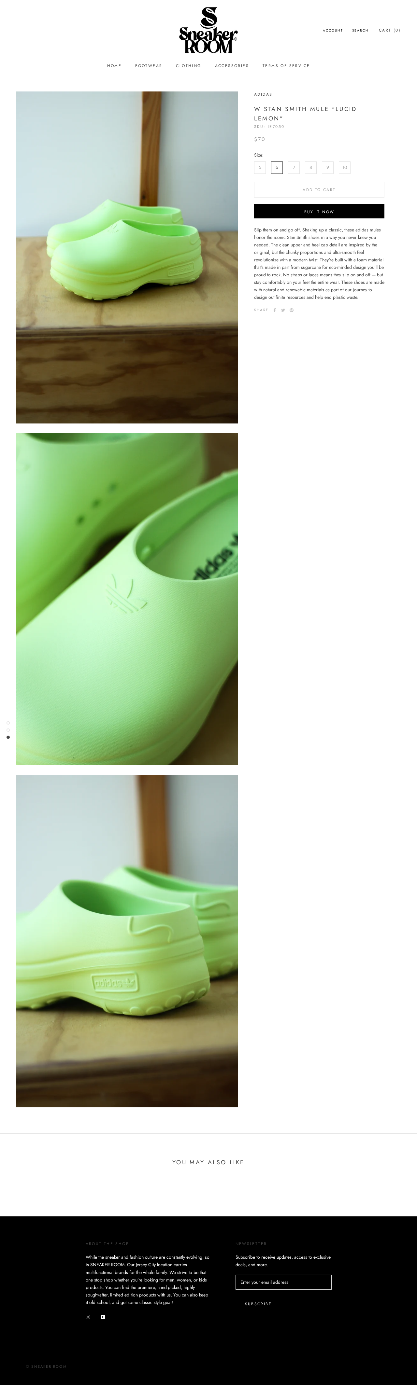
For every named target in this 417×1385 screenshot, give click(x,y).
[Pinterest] (292, 310)
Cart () (390, 30)
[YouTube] (103, 1316)
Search (360, 30)
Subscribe (258, 1304)
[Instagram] (88, 1316)
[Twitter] (283, 310)
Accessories (232, 66)
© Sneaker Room (46, 1366)
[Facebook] (275, 310)
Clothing (188, 66)
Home (114, 66)
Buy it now (319, 212)
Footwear (148, 66)
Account (333, 30)
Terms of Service (286, 66)
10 (344, 167)
